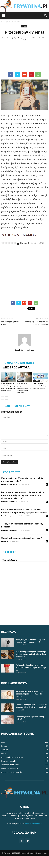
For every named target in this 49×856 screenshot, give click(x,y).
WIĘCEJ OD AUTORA (16, 367)
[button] (45, 15)
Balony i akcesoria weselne (12, 757)
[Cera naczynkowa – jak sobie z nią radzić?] (7, 719)
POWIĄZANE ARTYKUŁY (18, 363)
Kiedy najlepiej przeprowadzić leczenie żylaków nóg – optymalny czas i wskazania (24, 388)
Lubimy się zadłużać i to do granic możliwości (36, 323)
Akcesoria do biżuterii (10, 765)
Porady (4, 746)
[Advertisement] (24, 56)
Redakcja (4, 541)
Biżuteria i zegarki (8, 761)
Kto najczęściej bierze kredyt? (10, 323)
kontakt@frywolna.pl (33, 823)
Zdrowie (24, 26)
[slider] (8, 242)
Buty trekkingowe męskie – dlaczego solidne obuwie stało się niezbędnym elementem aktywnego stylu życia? (22, 495)
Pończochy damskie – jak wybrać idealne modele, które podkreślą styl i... (31, 667)
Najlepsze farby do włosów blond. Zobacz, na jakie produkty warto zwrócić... (30, 693)
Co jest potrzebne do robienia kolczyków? (21, 538)
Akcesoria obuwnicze (9, 768)
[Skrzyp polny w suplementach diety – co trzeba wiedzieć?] (40, 377)
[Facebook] (21, 840)
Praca (3, 753)
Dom (3, 742)
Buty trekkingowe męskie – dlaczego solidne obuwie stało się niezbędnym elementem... (31, 654)
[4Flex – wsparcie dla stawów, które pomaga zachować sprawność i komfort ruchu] (8, 377)
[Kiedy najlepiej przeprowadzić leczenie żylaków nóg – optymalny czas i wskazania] (24, 377)
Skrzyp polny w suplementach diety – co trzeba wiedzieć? (40, 386)
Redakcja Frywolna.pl (14, 38)
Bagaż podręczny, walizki (11, 772)
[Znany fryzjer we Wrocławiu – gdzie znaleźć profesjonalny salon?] (7, 642)
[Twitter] (27, 840)
